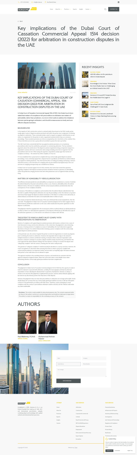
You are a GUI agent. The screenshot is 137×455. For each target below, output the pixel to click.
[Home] (27, 9)
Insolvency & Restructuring (111, 413)
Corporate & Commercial (82, 413)
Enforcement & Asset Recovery (83, 432)
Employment (79, 429)
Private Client (108, 426)
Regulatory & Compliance (111, 423)
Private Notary (108, 429)
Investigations (108, 416)
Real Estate (108, 432)
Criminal (78, 416)
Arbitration (78, 407)
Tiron (75, 447)
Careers (58, 423)
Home (51, 9)
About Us (59, 410)
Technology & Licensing (111, 436)
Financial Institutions (110, 407)
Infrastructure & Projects (111, 410)
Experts (75, 9)
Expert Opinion (79, 436)
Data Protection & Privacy (82, 420)
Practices (59, 413)
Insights (81, 9)
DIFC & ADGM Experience (82, 423)
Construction (79, 410)
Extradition (78, 439)
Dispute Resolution (80, 426)
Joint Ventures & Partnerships (112, 420)
